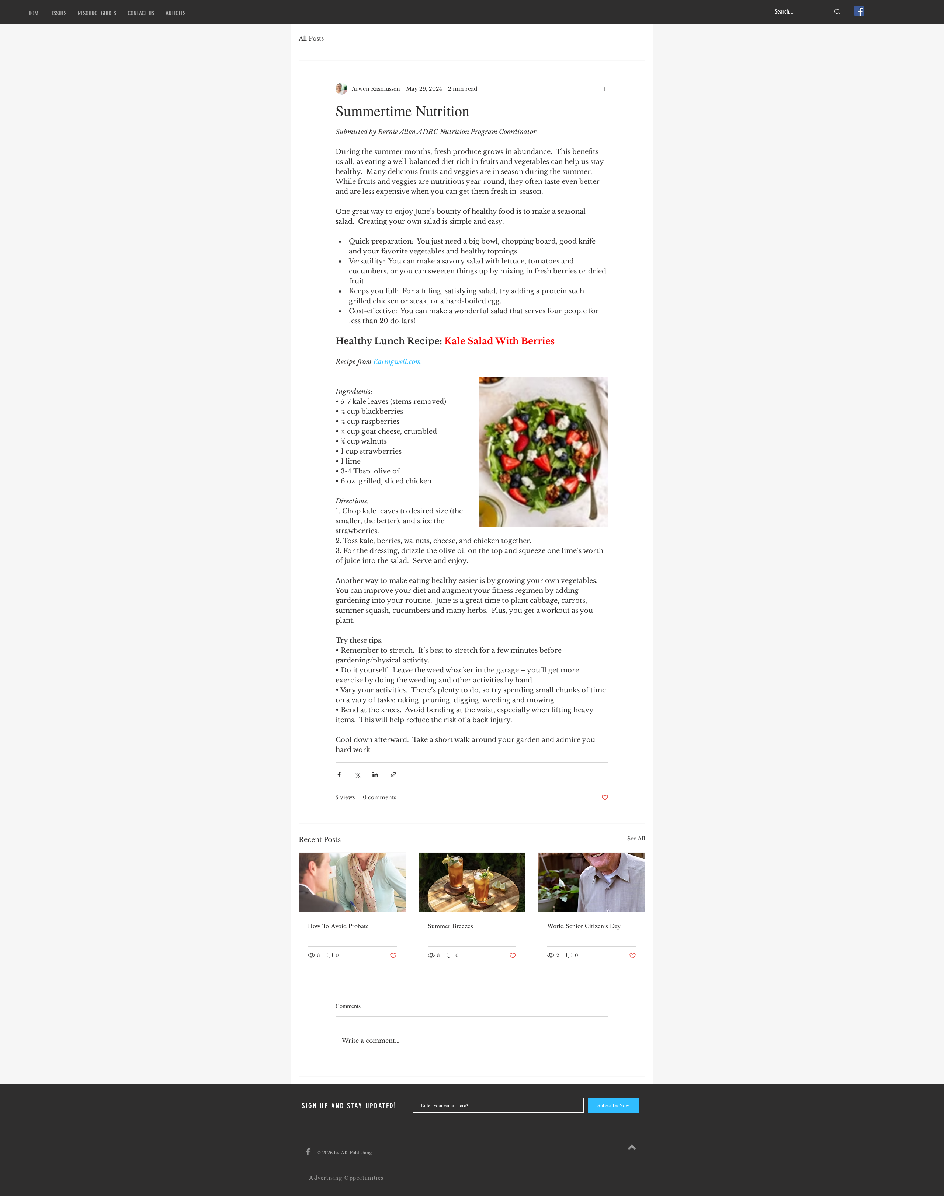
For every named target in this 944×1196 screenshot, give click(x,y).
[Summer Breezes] (472, 882)
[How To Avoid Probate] (352, 882)
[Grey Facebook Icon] (308, 1152)
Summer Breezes (450, 925)
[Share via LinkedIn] (375, 774)
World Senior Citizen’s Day (584, 925)
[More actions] (604, 88)
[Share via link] (393, 774)
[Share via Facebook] (339, 774)
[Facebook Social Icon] (859, 11)
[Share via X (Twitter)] (357, 774)
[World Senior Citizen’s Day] (591, 882)
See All (636, 838)
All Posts (311, 38)
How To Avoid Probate (338, 925)
